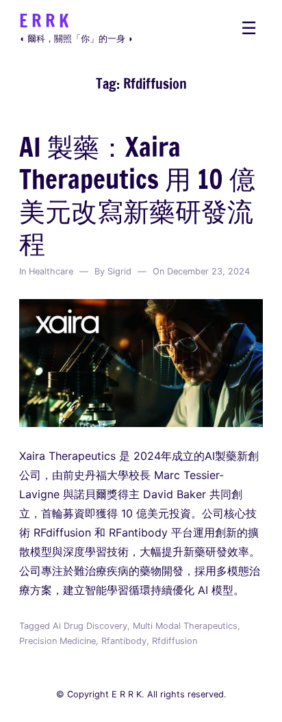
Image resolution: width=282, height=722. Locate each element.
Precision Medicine (57, 641)
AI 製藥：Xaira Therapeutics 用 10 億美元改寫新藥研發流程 (137, 195)
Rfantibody (123, 641)
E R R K (43, 20)
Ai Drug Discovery (90, 626)
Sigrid (119, 271)
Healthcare (51, 271)
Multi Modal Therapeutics (185, 626)
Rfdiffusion (174, 641)
